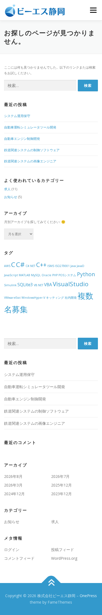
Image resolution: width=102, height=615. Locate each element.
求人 (7, 189)
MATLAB (24, 275)
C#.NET (30, 266)
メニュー (93, 10)
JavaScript (11, 275)
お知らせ (10, 197)
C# (20, 264)
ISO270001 (62, 266)
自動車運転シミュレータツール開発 (30, 127)
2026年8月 (13, 476)
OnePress (88, 595)
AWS (7, 266)
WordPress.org (64, 558)
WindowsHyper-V (33, 298)
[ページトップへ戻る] (51, 583)
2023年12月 (61, 493)
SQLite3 (25, 285)
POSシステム (67, 275)
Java (73, 266)
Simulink (10, 285)
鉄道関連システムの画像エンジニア (30, 161)
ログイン (11, 549)
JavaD (80, 266)
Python (86, 274)
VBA (48, 285)
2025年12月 (61, 485)
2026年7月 (60, 476)
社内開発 (71, 298)
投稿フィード (62, 549)
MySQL (36, 275)
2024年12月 (14, 493)
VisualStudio (70, 284)
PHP (55, 275)
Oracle (46, 275)
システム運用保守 (17, 116)
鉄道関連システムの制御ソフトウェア (32, 150)
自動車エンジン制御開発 (22, 138)
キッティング (55, 298)
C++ (41, 264)
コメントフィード (19, 558)
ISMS (50, 266)
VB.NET (38, 285)
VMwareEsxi (12, 298)
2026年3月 (13, 485)
